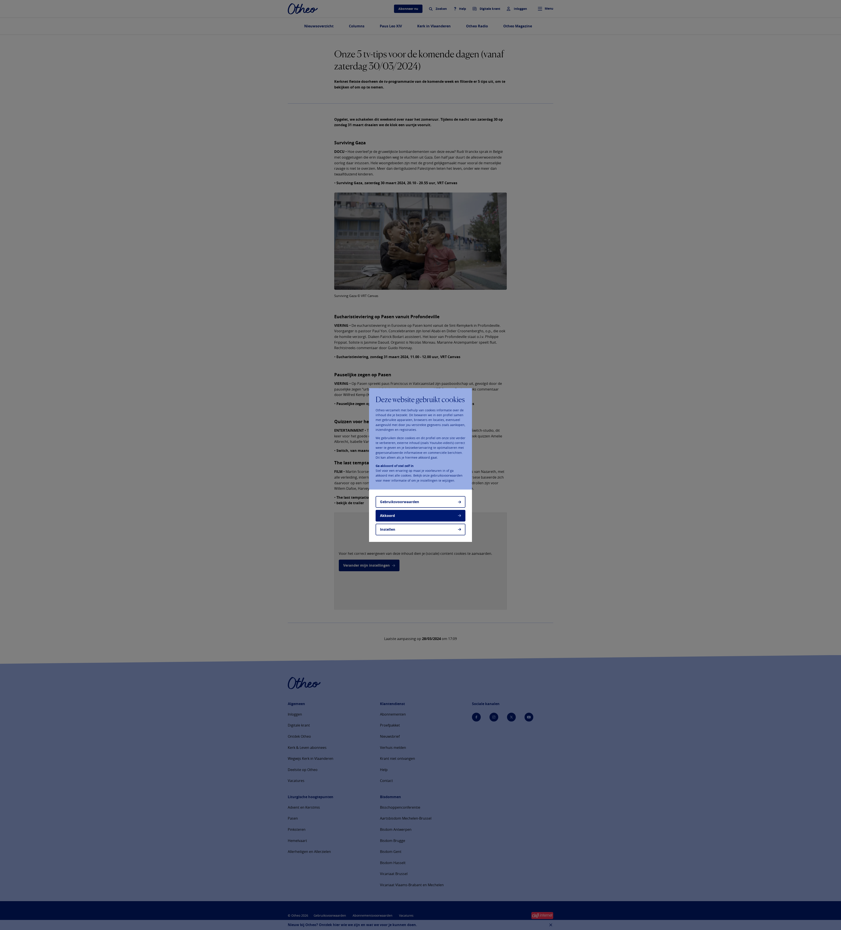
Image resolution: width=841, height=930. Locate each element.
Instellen (387, 529)
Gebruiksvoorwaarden (399, 501)
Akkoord (387, 515)
